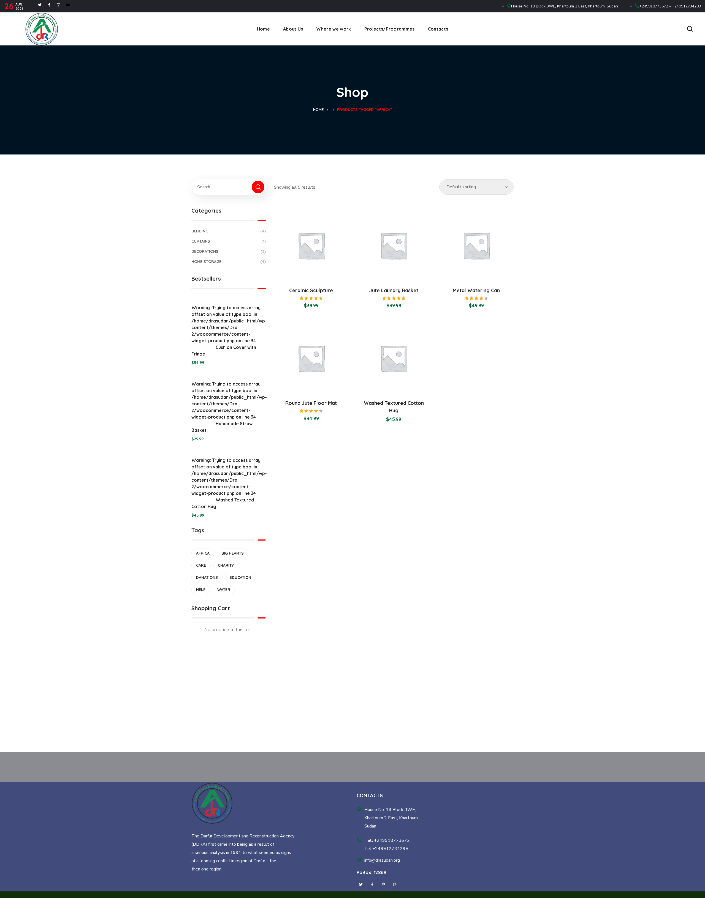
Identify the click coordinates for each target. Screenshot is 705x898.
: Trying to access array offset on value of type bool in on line (228, 331)
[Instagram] (59, 5)
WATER (223, 589)
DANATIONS (207, 577)
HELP (200, 589)
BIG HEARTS (232, 553)
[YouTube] (68, 5)
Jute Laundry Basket (393, 290)
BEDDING (228, 231)
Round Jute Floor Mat (311, 403)
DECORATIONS (228, 251)
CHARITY (226, 565)
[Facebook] (49, 5)
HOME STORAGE (228, 261)
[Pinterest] (383, 884)
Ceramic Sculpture (311, 290)
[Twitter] (40, 5)
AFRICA (203, 553)
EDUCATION (240, 577)
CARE (201, 565)
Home (318, 109)
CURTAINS (228, 241)
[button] (690, 29)
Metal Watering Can (476, 290)
